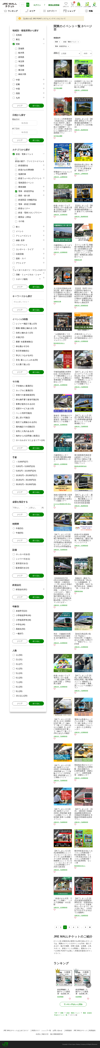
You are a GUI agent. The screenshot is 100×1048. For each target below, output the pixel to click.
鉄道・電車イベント (24, 154)
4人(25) (19, 669)
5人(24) (19, 673)
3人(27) (19, 664)
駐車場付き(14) (22, 568)
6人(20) (19, 678)
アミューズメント (23, 236)
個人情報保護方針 (56, 1034)
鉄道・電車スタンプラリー (30, 213)
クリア (20, 106)
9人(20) (19, 691)
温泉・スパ (21, 258)
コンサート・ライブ (24, 249)
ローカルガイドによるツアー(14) (30, 440)
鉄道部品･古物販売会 (27, 200)
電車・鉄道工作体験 (27, 204)
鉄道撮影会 (23, 165)
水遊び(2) (20, 337)
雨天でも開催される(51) (26, 422)
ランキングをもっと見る (73, 1004)
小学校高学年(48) (23, 620)
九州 (18, 98)
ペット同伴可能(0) (24, 413)
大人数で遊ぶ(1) (23, 364)
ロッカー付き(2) (23, 554)
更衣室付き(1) (22, 563)
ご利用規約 (68, 1030)
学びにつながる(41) (24, 355)
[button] (88, 985)
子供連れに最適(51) (24, 386)
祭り (18, 227)
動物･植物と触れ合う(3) (26, 328)
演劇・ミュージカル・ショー (28, 275)
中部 (18, 80)
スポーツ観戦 (22, 279)
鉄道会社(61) (21, 589)
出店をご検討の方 (42, 1034)
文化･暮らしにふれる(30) (27, 360)
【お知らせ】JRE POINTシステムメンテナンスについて (44, 19)
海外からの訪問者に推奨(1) (28, 436)
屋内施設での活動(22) (25, 427)
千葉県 (21, 66)
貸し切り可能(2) (23, 418)
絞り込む (36, 106)
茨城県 (21, 49)
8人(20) (19, 687)
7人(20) (19, 682)
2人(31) (19, 659)
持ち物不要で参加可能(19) (27, 399)
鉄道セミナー (24, 208)
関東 (18, 44)
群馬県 (21, 57)
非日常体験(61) (22, 351)
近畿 (18, 84)
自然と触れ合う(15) (24, 333)
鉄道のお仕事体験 (26, 170)
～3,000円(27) (22, 462)
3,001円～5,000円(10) (25, 466)
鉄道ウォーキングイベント (30, 178)
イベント (20, 231)
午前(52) (19, 528)
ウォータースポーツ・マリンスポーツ (29, 270)
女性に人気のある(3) (25, 431)
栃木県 (21, 53)
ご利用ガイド (35, 1030)
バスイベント (22, 245)
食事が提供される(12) (25, 404)
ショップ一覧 (46, 1030)
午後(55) (19, 533)
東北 (18, 39)
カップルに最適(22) (24, 390)
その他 (21, 221)
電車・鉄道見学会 (26, 191)
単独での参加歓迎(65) (25, 395)
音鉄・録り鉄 (24, 196)
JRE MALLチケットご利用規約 (84, 1030)
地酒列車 (22, 174)
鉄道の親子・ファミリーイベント (29, 161)
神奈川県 (22, 74)
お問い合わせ (57, 1030)
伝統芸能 (20, 254)
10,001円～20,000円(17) (26, 475)
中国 (18, 89)
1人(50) (19, 655)
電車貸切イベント (26, 183)
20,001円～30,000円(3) (26, 480)
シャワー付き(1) (23, 559)
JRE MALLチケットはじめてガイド (16, 1030)
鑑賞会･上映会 (24, 217)
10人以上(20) (21, 696)
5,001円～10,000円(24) (26, 471)
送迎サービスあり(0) (25, 408)
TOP (55, 1013)
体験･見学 (20, 240)
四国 (18, 93)
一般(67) (19, 634)
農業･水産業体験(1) (24, 342)
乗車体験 (22, 187)
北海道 (19, 35)
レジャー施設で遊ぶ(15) (26, 324)
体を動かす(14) (22, 346)
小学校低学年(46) (23, 615)
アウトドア (21, 263)
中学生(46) (20, 624)
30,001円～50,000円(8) (26, 484)
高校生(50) (20, 629)
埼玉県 (21, 61)
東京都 (21, 70)
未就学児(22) (21, 611)
